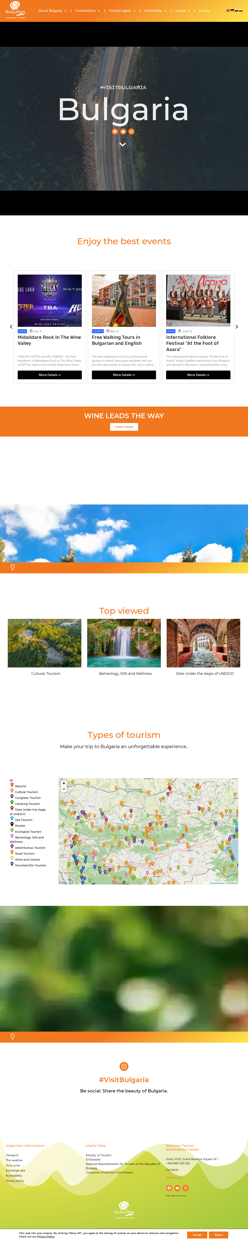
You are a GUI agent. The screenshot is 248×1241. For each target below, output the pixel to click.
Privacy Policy (45, 1236)
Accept (197, 1235)
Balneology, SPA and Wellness (125, 673)
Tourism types (119, 11)
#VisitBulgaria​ (124, 1080)
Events (204, 11)
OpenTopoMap (217, 883)
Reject (218, 1235)
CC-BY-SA (232, 883)
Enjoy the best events (124, 241)
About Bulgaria (50, 11)
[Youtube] (123, 131)
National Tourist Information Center (182, 1147)
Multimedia (153, 11)
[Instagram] (131, 131)
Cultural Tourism (45, 673)
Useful (180, 11)
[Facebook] (115, 131)
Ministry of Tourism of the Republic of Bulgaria (124, 1228)
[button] (11, 327)
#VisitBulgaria (123, 87)
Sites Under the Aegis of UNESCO (205, 673)
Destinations (85, 11)
